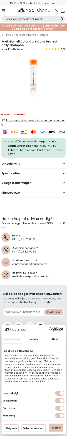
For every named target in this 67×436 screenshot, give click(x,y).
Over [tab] (55, 338)
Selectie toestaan (33, 428)
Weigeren (11, 428)
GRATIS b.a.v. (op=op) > (33, 27)
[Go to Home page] (33, 10)
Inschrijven (54, 312)
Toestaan (55, 427)
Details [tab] (33, 338)
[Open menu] (3, 11)
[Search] (61, 19)
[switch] (59, 400)
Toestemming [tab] (12, 338)
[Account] (56, 11)
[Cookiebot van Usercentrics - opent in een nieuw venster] (48, 329)
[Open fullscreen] (33, 77)
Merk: (12, 49)
